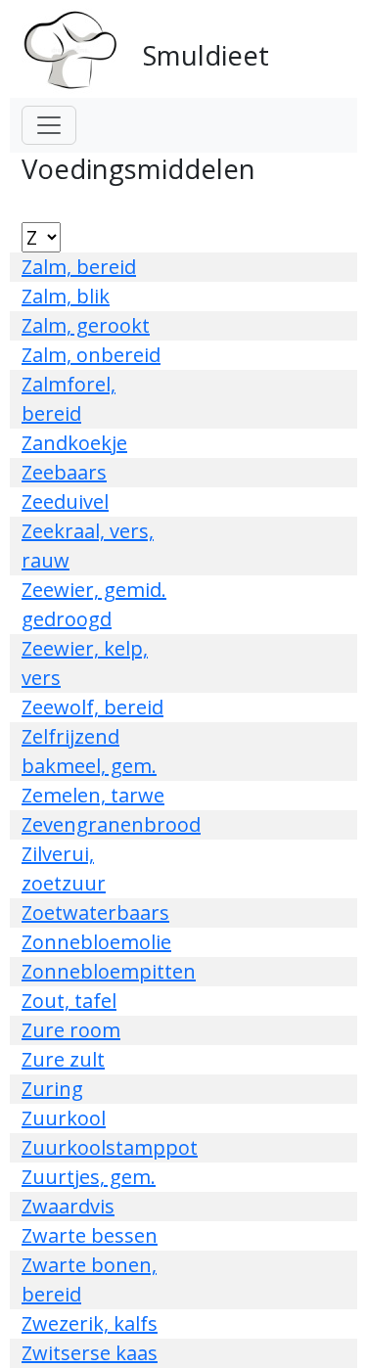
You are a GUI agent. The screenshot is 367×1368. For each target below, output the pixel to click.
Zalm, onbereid (91, 355)
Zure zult (63, 1059)
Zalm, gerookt (86, 325)
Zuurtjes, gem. (89, 1176)
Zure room (71, 1030)
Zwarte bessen (90, 1235)
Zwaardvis (68, 1206)
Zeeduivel (65, 501)
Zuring (52, 1088)
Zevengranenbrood (111, 824)
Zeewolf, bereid (92, 707)
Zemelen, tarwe (93, 795)
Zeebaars (64, 472)
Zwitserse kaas (90, 1353)
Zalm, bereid (79, 266)
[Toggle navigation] (49, 125)
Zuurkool (64, 1118)
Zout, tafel (69, 1000)
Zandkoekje (74, 443)
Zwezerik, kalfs (90, 1323)
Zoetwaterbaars (95, 912)
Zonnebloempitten (109, 971)
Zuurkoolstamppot (110, 1147)
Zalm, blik (66, 296)
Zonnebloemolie (96, 942)
